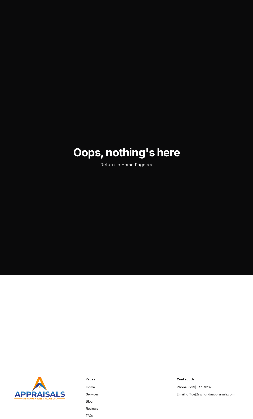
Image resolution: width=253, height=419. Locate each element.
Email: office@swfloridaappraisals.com (205, 394)
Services (92, 394)
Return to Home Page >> (127, 164)
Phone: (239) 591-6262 (194, 387)
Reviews (92, 408)
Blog (89, 401)
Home (90, 387)
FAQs (89, 416)
